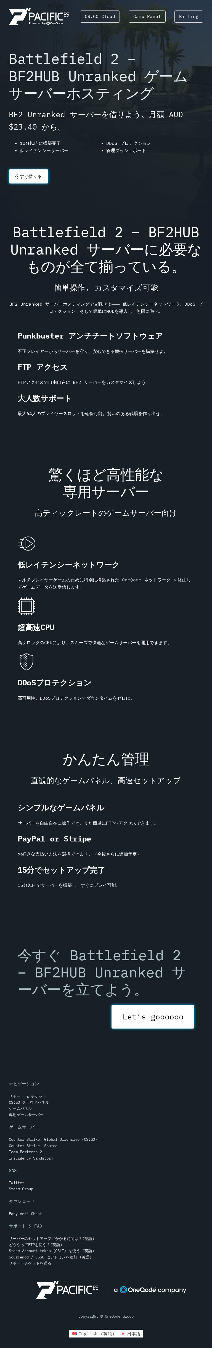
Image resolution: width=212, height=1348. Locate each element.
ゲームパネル (20, 1108)
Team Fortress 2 (25, 1151)
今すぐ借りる (28, 176)
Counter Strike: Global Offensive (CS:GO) (53, 1139)
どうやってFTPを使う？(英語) (35, 1244)
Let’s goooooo (153, 1016)
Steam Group (21, 1188)
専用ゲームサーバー (26, 1114)
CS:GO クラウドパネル (29, 1102)
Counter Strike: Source (33, 1145)
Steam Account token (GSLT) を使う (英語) (51, 1250)
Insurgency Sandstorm (31, 1158)
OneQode (131, 580)
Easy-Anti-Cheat (25, 1213)
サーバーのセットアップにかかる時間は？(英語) (51, 1238)
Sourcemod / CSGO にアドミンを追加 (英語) (50, 1257)
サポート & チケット (27, 1096)
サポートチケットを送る (30, 1263)
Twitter (16, 1182)
